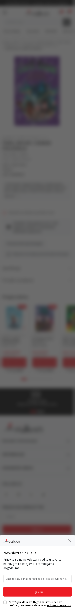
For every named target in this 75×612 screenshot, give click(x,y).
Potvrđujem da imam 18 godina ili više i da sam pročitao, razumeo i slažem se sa (40, 604)
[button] (70, 540)
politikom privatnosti (59, 605)
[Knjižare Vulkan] (11, 540)
